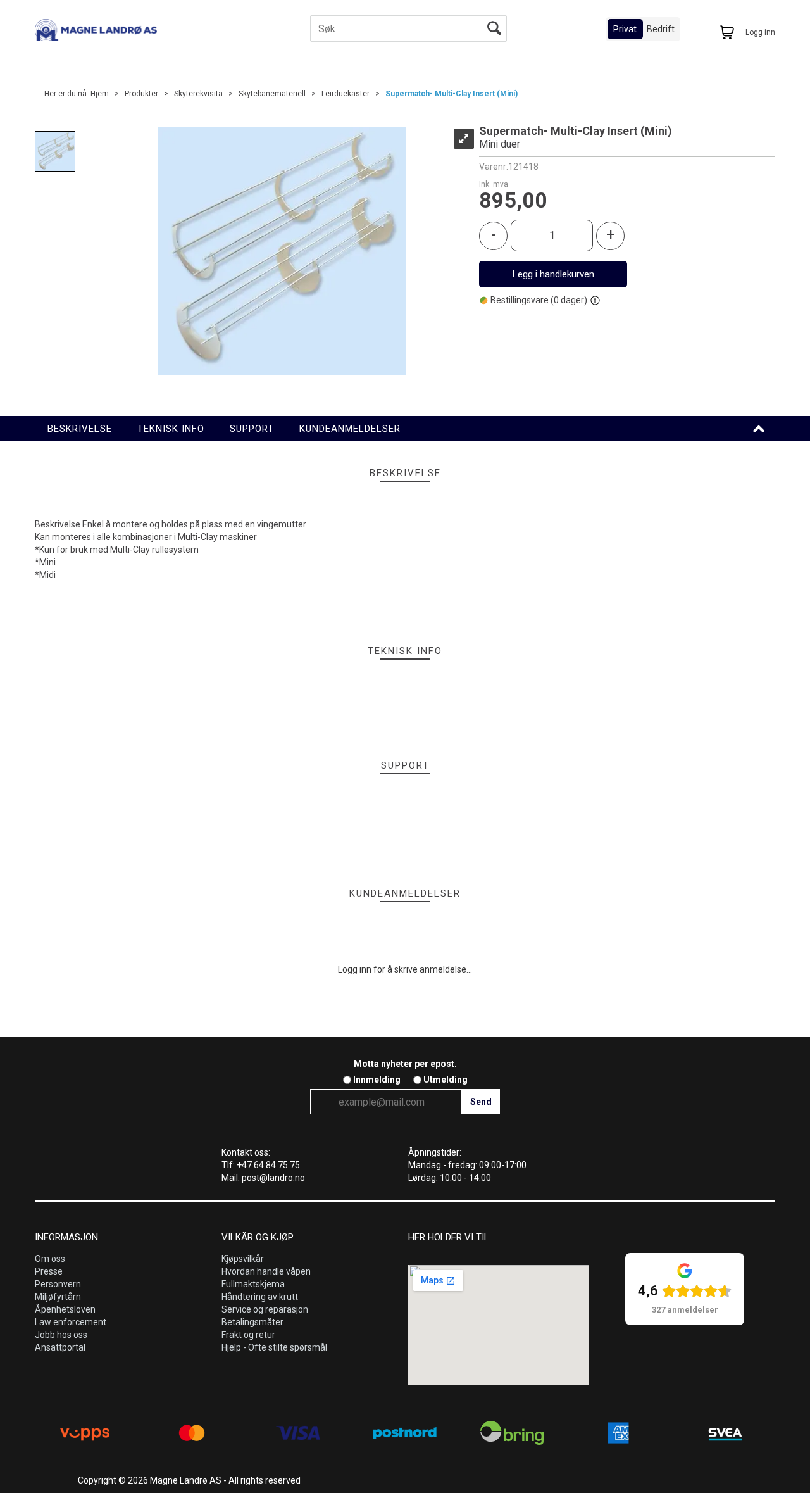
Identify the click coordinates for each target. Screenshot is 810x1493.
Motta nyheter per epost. (405, 1064)
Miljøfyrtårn (58, 1297)
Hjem (99, 93)
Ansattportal (60, 1347)
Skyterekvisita (198, 93)
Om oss (50, 1259)
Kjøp (553, 274)
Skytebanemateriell (272, 93)
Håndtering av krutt (259, 1297)
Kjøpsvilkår (242, 1259)
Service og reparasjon (264, 1309)
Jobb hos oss (61, 1335)
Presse (49, 1271)
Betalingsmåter (252, 1322)
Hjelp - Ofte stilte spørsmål (274, 1347)
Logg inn (760, 32)
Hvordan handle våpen (266, 1271)
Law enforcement (70, 1322)
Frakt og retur (248, 1335)
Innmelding (377, 1079)
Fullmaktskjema (253, 1284)
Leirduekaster (345, 93)
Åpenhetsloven (65, 1309)
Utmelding (445, 1079)
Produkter (141, 93)
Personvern (58, 1284)
